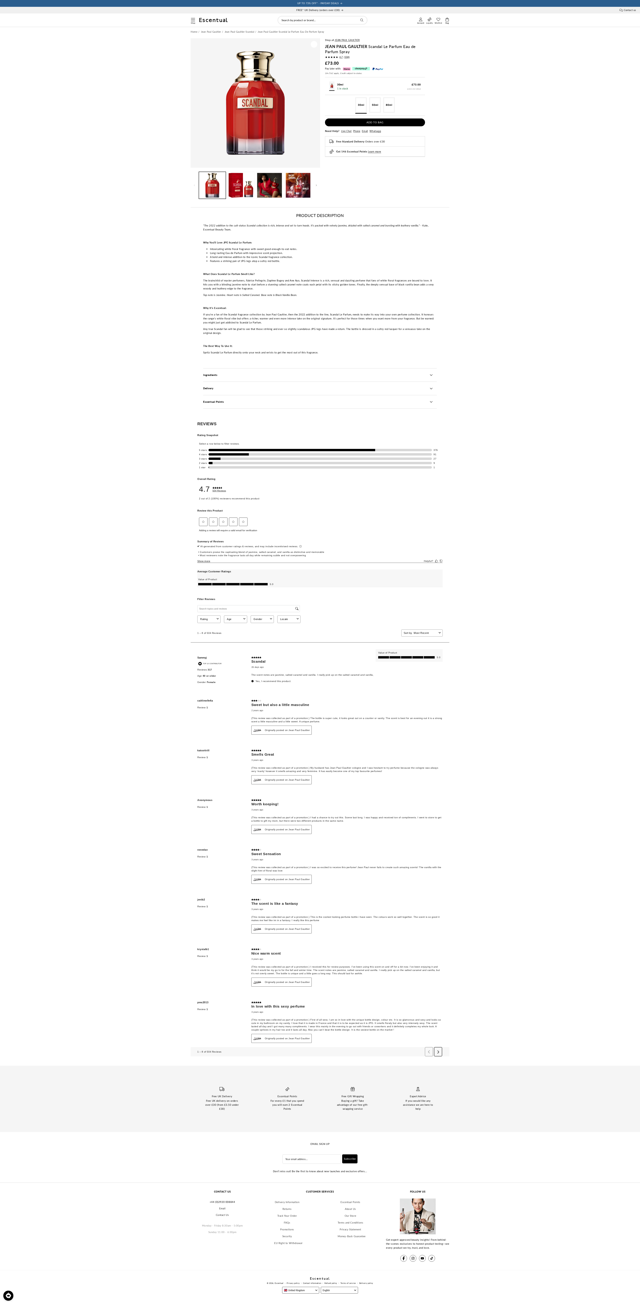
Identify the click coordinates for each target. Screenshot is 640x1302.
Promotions (287, 1229)
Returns (287, 1208)
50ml (375, 104)
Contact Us (222, 1214)
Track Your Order (287, 1215)
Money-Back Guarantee (352, 1236)
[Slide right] (316, 185)
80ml (389, 104)
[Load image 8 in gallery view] (298, 185)
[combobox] (322, 20)
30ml (361, 104)
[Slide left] (194, 185)
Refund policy (330, 1283)
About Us (350, 1208)
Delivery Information (287, 1202)
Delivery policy (366, 1283)
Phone (356, 131)
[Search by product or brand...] (362, 20)
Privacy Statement (350, 1229)
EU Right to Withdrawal (288, 1243)
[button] (192, 19)
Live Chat (346, 131)
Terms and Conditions (350, 1222)
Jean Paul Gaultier (347, 40)
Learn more (374, 151)
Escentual (279, 1283)
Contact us (630, 10)
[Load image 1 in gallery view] (212, 185)
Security (287, 1236)
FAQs (287, 1222)
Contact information (312, 1283)
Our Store (350, 1215)
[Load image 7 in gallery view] (269, 185)
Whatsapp (375, 131)
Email (365, 131)
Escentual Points (350, 1202)
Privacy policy (293, 1283)
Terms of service (348, 1283)
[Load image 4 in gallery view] (241, 185)
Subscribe (350, 1158)
